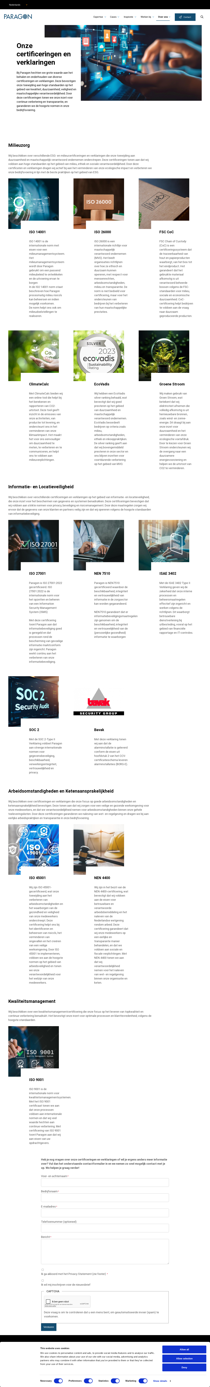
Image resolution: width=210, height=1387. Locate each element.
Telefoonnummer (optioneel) (59, 1221)
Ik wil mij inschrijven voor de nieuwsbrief (65, 1284)
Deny (184, 1367)
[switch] (88, 1380)
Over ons (163, 17)
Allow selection (184, 1358)
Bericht (45, 1237)
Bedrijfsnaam (49, 1191)
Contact (187, 17)
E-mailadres (48, 1206)
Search (202, 17)
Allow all (184, 1349)
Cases (113, 17)
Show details (160, 1381)
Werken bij (146, 17)
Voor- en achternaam (54, 1176)
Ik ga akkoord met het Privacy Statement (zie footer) (74, 1274)
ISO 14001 (37, 232)
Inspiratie (128, 17)
